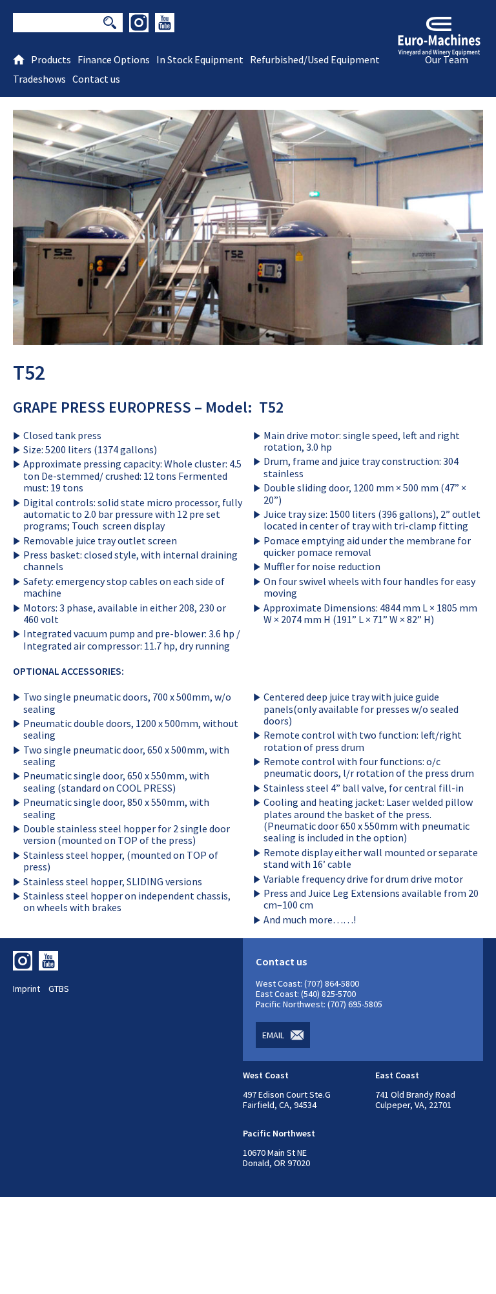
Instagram (139, 22)
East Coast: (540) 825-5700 (306, 994)
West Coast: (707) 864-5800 (307, 983)
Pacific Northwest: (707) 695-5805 (319, 1004)
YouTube (164, 22)
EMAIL (273, 1035)
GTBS (58, 988)
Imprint (26, 988)
